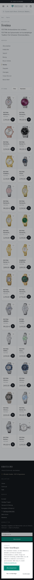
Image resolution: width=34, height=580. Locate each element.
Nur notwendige (12, 573)
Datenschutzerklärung (10, 562)
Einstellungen (26, 573)
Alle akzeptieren (12, 568)
